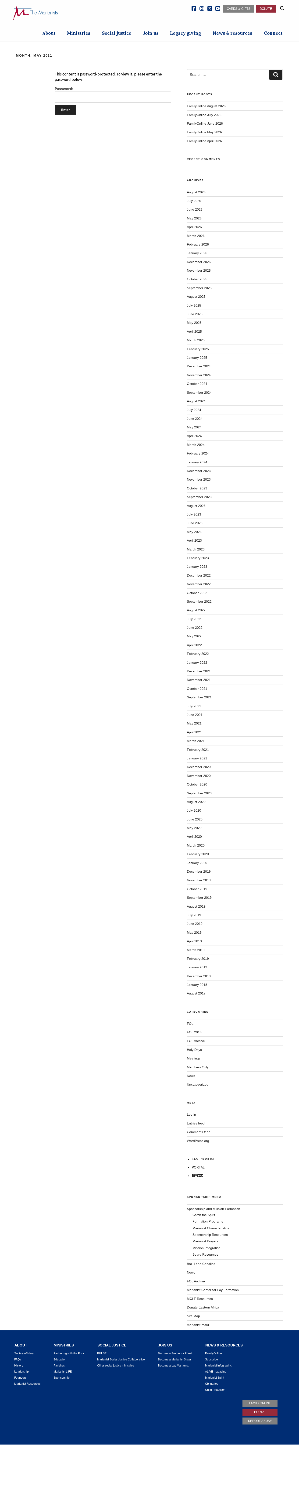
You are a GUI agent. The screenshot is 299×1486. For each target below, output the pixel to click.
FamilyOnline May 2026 (204, 132)
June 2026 (195, 209)
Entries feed (196, 1123)
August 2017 (196, 993)
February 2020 (198, 854)
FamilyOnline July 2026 (204, 115)
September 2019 (199, 897)
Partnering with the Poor (68, 1353)
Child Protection (215, 1389)
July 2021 (194, 706)
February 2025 (198, 349)
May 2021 (194, 723)
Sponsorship (61, 1377)
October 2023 (197, 488)
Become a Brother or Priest (175, 1353)
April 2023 (194, 540)
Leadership (21, 1371)
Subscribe (211, 1359)
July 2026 (194, 201)
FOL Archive (196, 1041)
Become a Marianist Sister (174, 1359)
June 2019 (195, 924)
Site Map (193, 1316)
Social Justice (111, 1345)
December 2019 (199, 871)
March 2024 (196, 445)
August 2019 (196, 906)
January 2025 (197, 357)
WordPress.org (198, 1141)
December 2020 (199, 767)
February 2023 (198, 558)
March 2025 (196, 340)
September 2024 (199, 392)
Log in (191, 1114)
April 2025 (194, 331)
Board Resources (205, 1254)
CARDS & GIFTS (238, 8)
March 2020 (196, 845)
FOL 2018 (194, 1032)
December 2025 (199, 262)
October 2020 (197, 784)
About (48, 33)
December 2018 (199, 976)
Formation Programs (207, 1221)
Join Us (165, 1345)
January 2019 (197, 967)
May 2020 (194, 828)
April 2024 (194, 436)
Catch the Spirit (203, 1215)
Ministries (78, 33)
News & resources (232, 33)
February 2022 (198, 654)
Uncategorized (197, 1084)
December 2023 (199, 471)
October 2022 (197, 593)
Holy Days (194, 1050)
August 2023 (196, 506)
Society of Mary (24, 1353)
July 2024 (194, 410)
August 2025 (196, 296)
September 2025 (199, 288)
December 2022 (199, 575)
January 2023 (197, 566)
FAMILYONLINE (203, 1159)
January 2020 (197, 863)
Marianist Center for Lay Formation (213, 1290)
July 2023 (194, 514)
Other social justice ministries (115, 1365)
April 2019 (194, 941)
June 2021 (195, 715)
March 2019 (196, 950)
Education (59, 1359)
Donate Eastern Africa (203, 1307)
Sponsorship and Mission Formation (213, 1209)
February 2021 (198, 750)
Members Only (198, 1067)
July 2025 (194, 305)
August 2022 (196, 610)
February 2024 (198, 453)
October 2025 (197, 279)
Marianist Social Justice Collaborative (121, 1359)
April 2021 (194, 732)
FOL (190, 1023)
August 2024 (196, 401)
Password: (64, 88)
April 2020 (194, 836)
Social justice (116, 33)
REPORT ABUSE (260, 1421)
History (18, 1365)
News (191, 1076)
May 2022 (194, 636)
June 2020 (195, 819)
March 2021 (196, 741)
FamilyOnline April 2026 (204, 141)
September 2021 (199, 697)
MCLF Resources (200, 1299)
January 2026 (197, 253)
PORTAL (198, 1167)
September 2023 (199, 497)
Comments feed (198, 1132)
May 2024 (194, 427)
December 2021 (199, 671)
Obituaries (211, 1383)
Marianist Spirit (214, 1377)
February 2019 (198, 958)
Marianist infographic (218, 1365)
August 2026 (196, 192)
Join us (150, 33)
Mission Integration (206, 1248)
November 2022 (199, 584)
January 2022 (197, 662)
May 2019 (194, 932)
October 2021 (197, 688)
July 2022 (194, 619)
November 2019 (199, 880)
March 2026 (196, 236)
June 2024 (195, 418)
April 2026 (194, 227)
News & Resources (224, 1345)
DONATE (266, 8)
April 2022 (194, 645)
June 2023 (195, 523)
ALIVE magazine (215, 1371)
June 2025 (195, 314)
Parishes (59, 1365)
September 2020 (199, 793)
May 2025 (194, 323)
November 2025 (199, 270)
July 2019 (194, 915)
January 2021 (197, 758)
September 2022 (199, 601)
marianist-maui (198, 1325)
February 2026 (198, 244)
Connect (273, 33)
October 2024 (197, 384)
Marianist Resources (27, 1383)
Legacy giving (185, 33)
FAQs (17, 1359)
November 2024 (199, 375)
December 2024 (199, 366)
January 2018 (197, 985)
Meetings (193, 1058)
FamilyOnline (213, 1353)
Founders (20, 1377)
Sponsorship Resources (210, 1235)
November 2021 (199, 680)
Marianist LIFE (62, 1371)
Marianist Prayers (205, 1241)
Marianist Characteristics (210, 1228)
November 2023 (199, 479)
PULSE (102, 1353)
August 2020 (196, 802)
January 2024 (197, 462)
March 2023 (196, 549)
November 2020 (199, 776)
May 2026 (194, 218)
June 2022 (195, 627)
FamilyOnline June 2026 (205, 123)
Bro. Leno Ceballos (201, 1264)
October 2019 (197, 889)
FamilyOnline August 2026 (206, 106)
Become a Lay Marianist (173, 1365)
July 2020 (194, 810)
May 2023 (194, 532)
